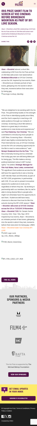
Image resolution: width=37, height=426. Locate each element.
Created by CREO (7, 421)
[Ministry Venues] (18, 314)
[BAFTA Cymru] (18, 354)
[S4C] (18, 340)
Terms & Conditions (22, 408)
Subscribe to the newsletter (18, 398)
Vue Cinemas (24, 228)
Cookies (9, 411)
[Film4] (18, 327)
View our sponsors (18, 374)
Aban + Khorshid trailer (10, 228)
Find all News (9, 280)
